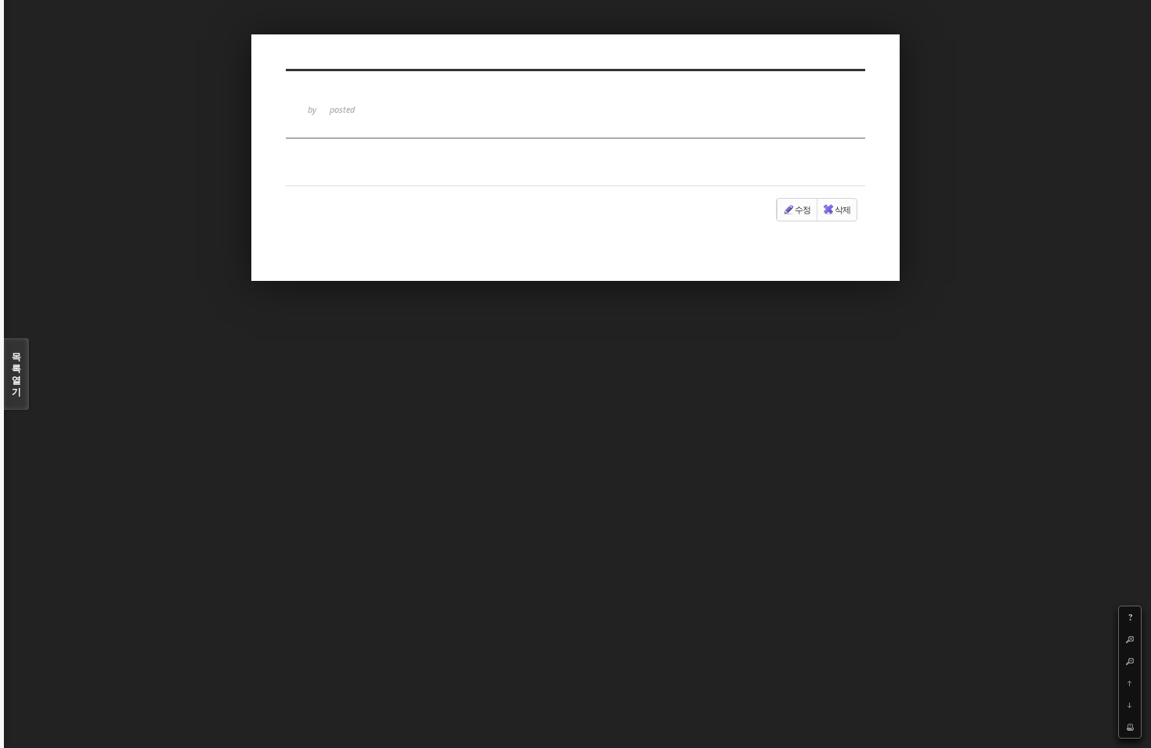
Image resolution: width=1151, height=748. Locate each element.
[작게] (1130, 661)
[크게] (1130, 639)
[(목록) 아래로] (1130, 705)
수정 (802, 209)
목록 (16, 374)
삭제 (842, 209)
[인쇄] (1130, 727)
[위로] (1130, 683)
